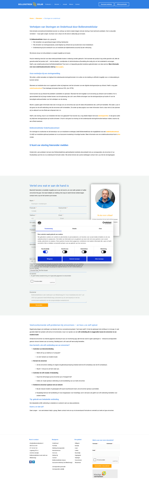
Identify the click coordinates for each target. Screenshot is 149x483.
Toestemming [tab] (48, 228)
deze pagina (59, 67)
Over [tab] (100, 228)
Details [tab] (74, 228)
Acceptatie (33, 273)
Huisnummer (63, 208)
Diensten (56, 4)
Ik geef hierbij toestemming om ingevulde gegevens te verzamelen (51, 276)
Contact (77, 4)
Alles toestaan (99, 259)
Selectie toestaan (74, 259)
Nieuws (71, 4)
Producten (48, 4)
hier (119, 134)
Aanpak (65, 4)
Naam (32, 200)
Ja (32, 261)
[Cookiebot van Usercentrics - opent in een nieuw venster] (103, 223)
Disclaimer (33, 292)
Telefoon (32, 215)
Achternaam (109, 443)
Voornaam (95, 443)
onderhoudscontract (36, 88)
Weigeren (50, 259)
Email (60, 215)
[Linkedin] (33, 462)
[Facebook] (30, 462)
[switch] (64, 251)
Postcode (33, 208)
